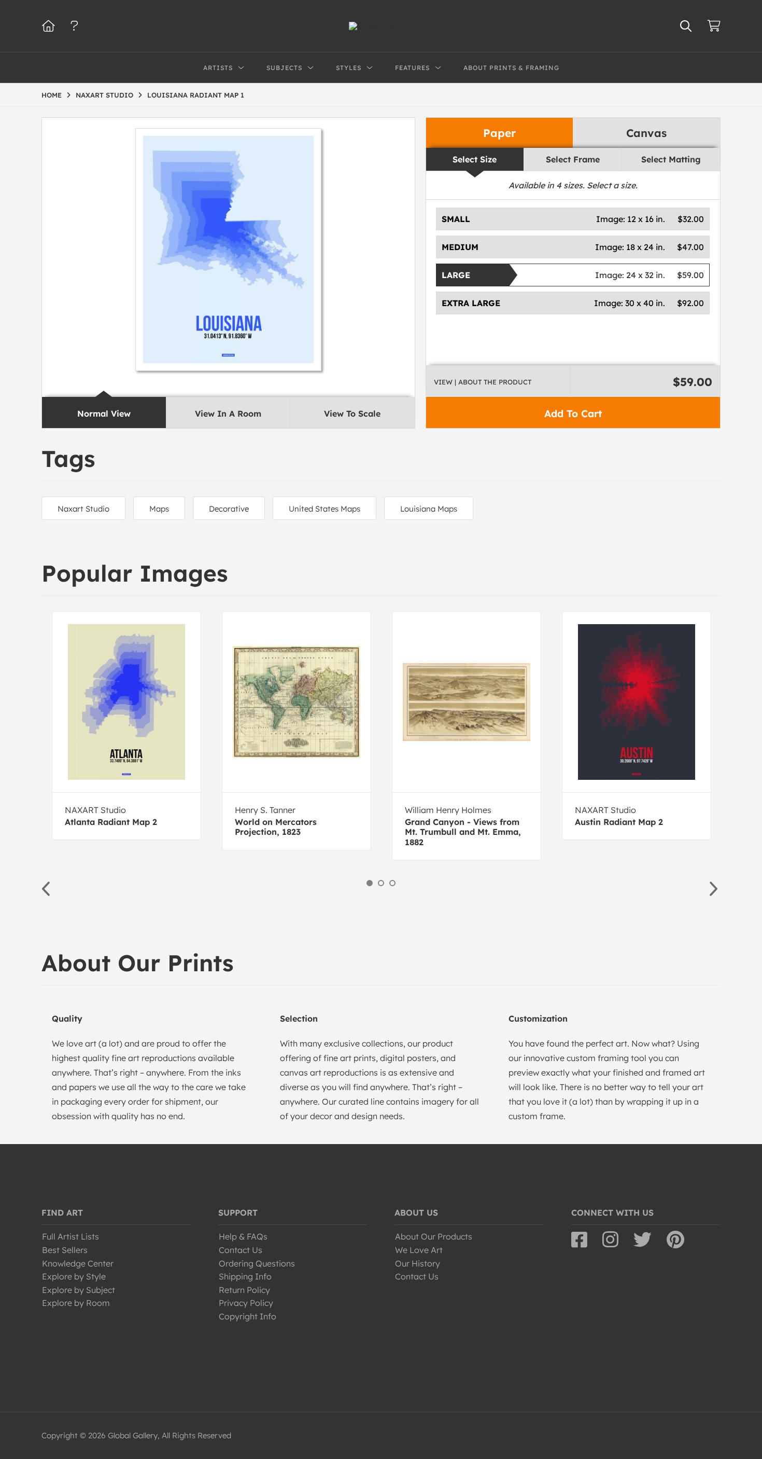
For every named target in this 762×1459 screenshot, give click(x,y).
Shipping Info (245, 1276)
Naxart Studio (83, 509)
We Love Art (419, 1250)
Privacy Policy (246, 1303)
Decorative (229, 509)
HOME (51, 95)
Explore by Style (74, 1276)
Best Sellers (65, 1250)
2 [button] (381, 883)
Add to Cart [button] (573, 413)
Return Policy (244, 1290)
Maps (159, 509)
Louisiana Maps (428, 509)
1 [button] (369, 883)
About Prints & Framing (511, 68)
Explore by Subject (78, 1290)
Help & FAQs (243, 1236)
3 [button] (392, 883)
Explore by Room (76, 1303)
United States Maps (324, 509)
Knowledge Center (78, 1263)
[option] (126, 725)
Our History (417, 1263)
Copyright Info (247, 1316)
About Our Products (433, 1236)
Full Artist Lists (70, 1236)
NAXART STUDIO (104, 95)
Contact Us (240, 1250)
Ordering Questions (257, 1263)
